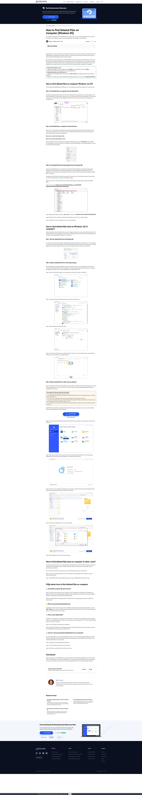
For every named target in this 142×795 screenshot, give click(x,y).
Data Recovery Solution (51, 25)
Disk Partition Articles (91, 752)
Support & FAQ (103, 756)
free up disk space (55, 57)
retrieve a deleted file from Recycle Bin (68, 243)
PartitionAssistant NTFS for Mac (57, 754)
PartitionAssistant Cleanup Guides (74, 758)
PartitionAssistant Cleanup (56, 758)
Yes (85, 669)
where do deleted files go (55, 87)
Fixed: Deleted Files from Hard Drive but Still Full (82, 699)
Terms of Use (104, 771)
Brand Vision (103, 754)
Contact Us (103, 760)
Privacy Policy (99, 771)
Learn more (65, 793)
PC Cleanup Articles (91, 758)
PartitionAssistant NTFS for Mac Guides (75, 754)
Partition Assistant (55, 752)
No (91, 669)
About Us (102, 752)
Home (47, 25)
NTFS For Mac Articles (91, 754)
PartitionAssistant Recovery (87, 387)
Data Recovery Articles (91, 756)
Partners (102, 758)
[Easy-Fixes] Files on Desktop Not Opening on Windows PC (57, 709)
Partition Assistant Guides (72, 752)
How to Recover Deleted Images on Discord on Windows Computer (58, 700)
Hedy (51, 41)
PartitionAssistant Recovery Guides (74, 756)
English (38, 757)
